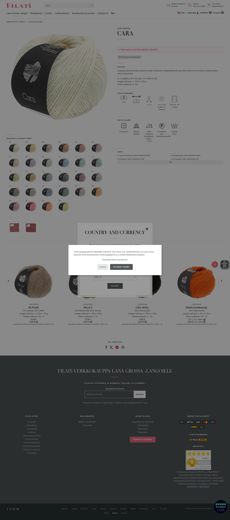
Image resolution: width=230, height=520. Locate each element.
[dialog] (115, 260)
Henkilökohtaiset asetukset (115, 259)
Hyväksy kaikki (121, 267)
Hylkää (103, 267)
